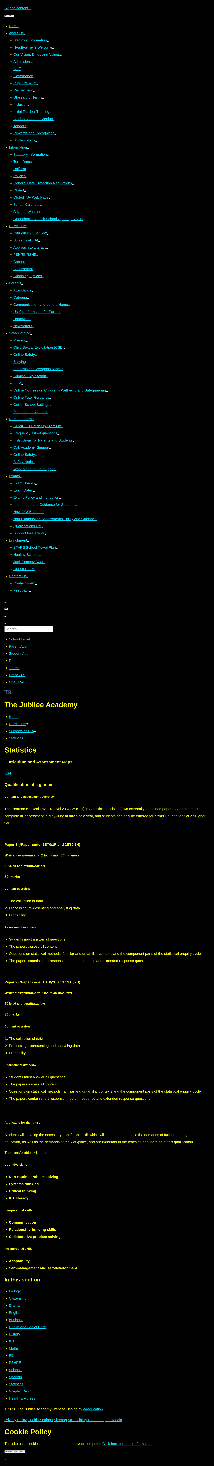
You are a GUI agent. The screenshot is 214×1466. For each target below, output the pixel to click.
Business (16, 1320)
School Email (19, 639)
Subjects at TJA (21, 731)
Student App (18, 654)
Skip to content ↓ (17, 8)
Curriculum (17, 724)
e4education (93, 1409)
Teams (14, 668)
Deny (15, 1451)
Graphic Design (21, 1391)
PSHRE (15, 1363)
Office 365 (17, 675)
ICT (12, 1341)
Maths (14, 1348)
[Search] (5, 602)
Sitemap (60, 1420)
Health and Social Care (27, 1327)
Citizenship (17, 1298)
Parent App (18, 646)
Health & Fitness (22, 1398)
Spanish (15, 1377)
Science (15, 1370)
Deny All (21, 1451)
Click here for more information (127, 1444)
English (15, 1313)
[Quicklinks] (5, 616)
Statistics (16, 738)
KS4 (7, 773)
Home (14, 717)
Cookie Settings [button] (40, 1420)
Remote (15, 661)
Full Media (113, 1420)
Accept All (8, 1451)
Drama (14, 1305)
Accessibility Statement (86, 1420)
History (14, 1334)
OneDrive (16, 682)
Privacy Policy (15, 1420)
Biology (15, 1291)
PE (11, 1355)
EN (6, 609)
